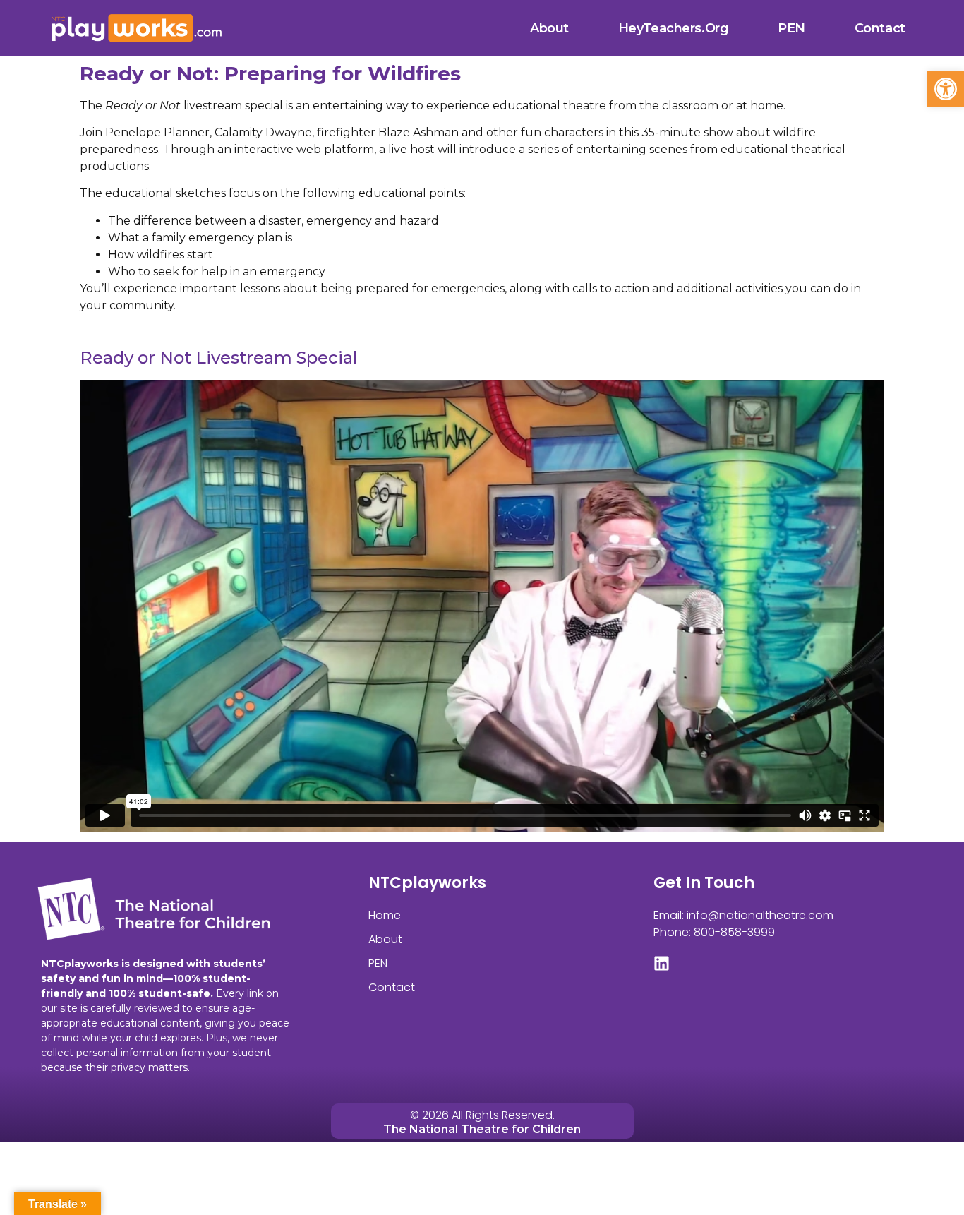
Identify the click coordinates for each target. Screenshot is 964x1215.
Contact (880, 28)
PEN (791, 28)
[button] (945, 89)
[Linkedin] (661, 963)
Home (384, 915)
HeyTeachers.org (673, 28)
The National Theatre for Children (482, 1129)
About (549, 28)
